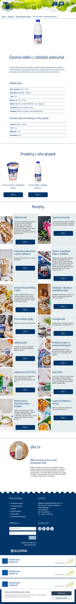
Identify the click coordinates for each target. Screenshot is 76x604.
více (24, 242)
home (3, 16)
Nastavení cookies (61, 598)
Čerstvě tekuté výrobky (23, 16)
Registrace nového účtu (28, 543)
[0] (55, 4)
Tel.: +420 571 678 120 (45, 514)
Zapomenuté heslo (30, 545)
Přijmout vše (61, 593)
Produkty (11, 16)
